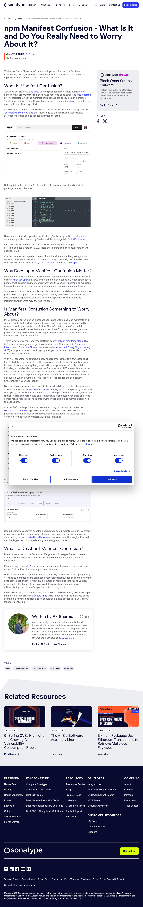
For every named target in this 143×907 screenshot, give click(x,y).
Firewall (8, 800)
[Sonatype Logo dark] (14, 6)
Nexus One (10, 784)
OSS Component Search (101, 795)
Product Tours (73, 795)
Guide (7, 811)
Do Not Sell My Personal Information (109, 879)
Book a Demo (107, 105)
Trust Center (131, 805)
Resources (9, 19)
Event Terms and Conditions (77, 879)
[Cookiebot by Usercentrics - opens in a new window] (120, 426)
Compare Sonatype (36, 784)
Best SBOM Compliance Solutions (44, 811)
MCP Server (94, 800)
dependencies (65, 101)
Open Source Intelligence (39, 789)
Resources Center (75, 784)
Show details (120, 471)
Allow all (112, 479)
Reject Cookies (30, 479)
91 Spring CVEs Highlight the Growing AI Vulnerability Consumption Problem (24, 742)
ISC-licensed (79, 239)
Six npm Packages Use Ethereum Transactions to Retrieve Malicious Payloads (118, 742)
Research (71, 816)
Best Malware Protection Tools (42, 800)
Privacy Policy (28, 879)
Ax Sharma (31, 54)
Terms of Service (12, 879)
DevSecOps (20, 279)
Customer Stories (75, 805)
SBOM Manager (12, 816)
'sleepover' (81, 236)
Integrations (94, 784)
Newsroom (130, 800)
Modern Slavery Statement (49, 879)
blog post (34, 91)
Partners (128, 795)
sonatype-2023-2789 (15, 410)
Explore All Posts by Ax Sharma (49, 644)
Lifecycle (9, 805)
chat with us (40, 595)
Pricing (58, 5)
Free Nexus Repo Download (102, 789)
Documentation (96, 826)
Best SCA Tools (34, 795)
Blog (20, 19)
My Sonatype (95, 821)
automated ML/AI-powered (36, 537)
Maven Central (12, 822)
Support (92, 832)
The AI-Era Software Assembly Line (67, 738)
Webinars (71, 800)
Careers (128, 789)
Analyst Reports (74, 811)
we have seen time (52, 262)
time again (72, 262)
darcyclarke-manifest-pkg (19, 112)
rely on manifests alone (70, 341)
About (127, 784)
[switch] (56, 460)
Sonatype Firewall (28, 347)
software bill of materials (36, 389)
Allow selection (71, 479)
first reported (84, 94)
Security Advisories (98, 805)
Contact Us (129, 851)
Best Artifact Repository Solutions (44, 805)
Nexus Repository (13, 795)
